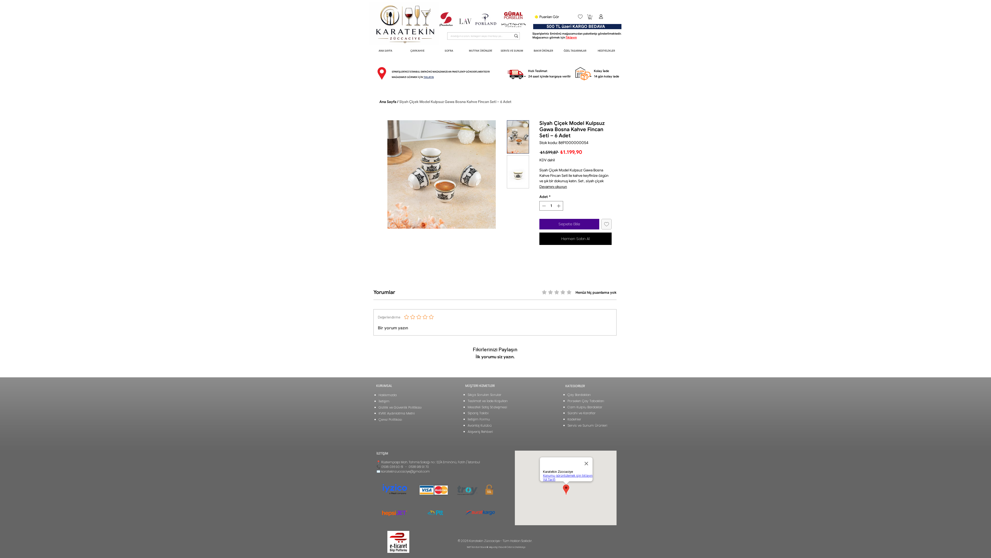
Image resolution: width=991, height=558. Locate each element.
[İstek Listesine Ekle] (606, 224)
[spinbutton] (551, 205)
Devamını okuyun (553, 186)
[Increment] (559, 205)
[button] (590, 16)
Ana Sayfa (387, 101)
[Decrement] (543, 205)
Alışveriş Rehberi (480, 431)
